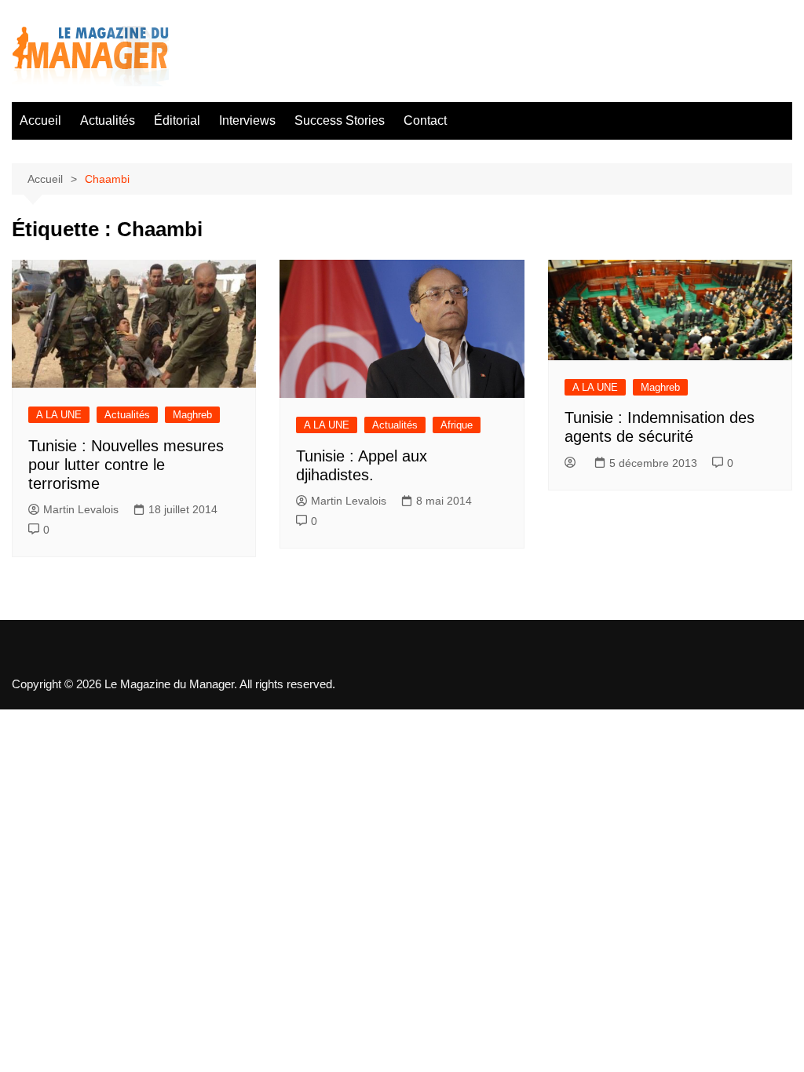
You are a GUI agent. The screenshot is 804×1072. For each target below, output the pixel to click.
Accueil (40, 120)
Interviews (247, 120)
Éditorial (177, 120)
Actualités (107, 120)
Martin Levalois (81, 509)
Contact (425, 120)
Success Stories (339, 120)
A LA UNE (59, 415)
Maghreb (192, 415)
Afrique (456, 425)
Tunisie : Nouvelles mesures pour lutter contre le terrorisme (126, 464)
